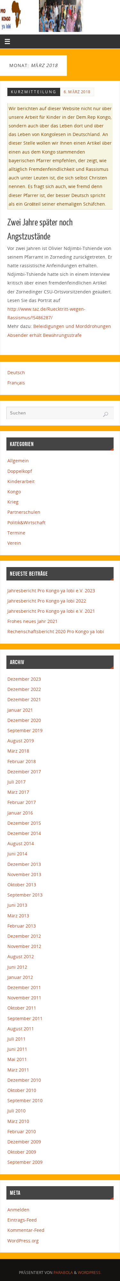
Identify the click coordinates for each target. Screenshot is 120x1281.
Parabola (63, 1272)
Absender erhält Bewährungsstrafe (44, 335)
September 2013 (25, 895)
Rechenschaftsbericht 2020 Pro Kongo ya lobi (55, 631)
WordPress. (89, 1272)
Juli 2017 (16, 782)
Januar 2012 (20, 977)
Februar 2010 (21, 1131)
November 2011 (24, 998)
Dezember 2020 (24, 720)
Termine (16, 533)
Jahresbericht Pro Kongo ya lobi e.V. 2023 (51, 590)
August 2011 (20, 1029)
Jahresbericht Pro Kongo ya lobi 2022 (46, 601)
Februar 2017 (21, 802)
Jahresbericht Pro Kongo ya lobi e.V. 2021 (51, 611)
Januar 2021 (20, 710)
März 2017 (18, 792)
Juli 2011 (16, 1039)
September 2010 (25, 1100)
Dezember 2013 (24, 864)
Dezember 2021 (24, 699)
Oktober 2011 (21, 1008)
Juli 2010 (16, 1111)
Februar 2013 (21, 926)
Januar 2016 (20, 813)
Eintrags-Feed (22, 1220)
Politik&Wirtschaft (26, 522)
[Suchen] (105, 414)
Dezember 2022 (24, 689)
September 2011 (25, 1018)
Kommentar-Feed (25, 1230)
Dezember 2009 (24, 1142)
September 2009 (25, 1162)
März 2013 (18, 916)
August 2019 (20, 741)
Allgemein (18, 461)
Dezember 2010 (24, 1080)
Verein (14, 543)
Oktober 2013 (21, 885)
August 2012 (20, 956)
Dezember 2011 (24, 987)
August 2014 (20, 843)
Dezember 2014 (24, 833)
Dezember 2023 (24, 679)
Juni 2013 (17, 905)
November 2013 (24, 874)
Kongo (14, 492)
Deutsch (16, 372)
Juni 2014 (17, 854)
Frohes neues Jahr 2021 (32, 621)
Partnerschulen (23, 512)
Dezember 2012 (24, 936)
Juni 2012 (17, 967)
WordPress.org (23, 1241)
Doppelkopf (19, 471)
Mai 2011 (17, 1059)
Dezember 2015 (24, 823)
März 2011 (18, 1070)
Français (16, 383)
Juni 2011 (17, 1049)
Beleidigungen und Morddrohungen (72, 326)
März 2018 (18, 751)
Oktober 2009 (21, 1152)
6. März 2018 (77, 92)
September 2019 (25, 730)
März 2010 (18, 1121)
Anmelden (18, 1210)
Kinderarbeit (21, 481)
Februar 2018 (21, 761)
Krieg (13, 502)
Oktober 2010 (21, 1090)
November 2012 (24, 946)
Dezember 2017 (24, 772)
